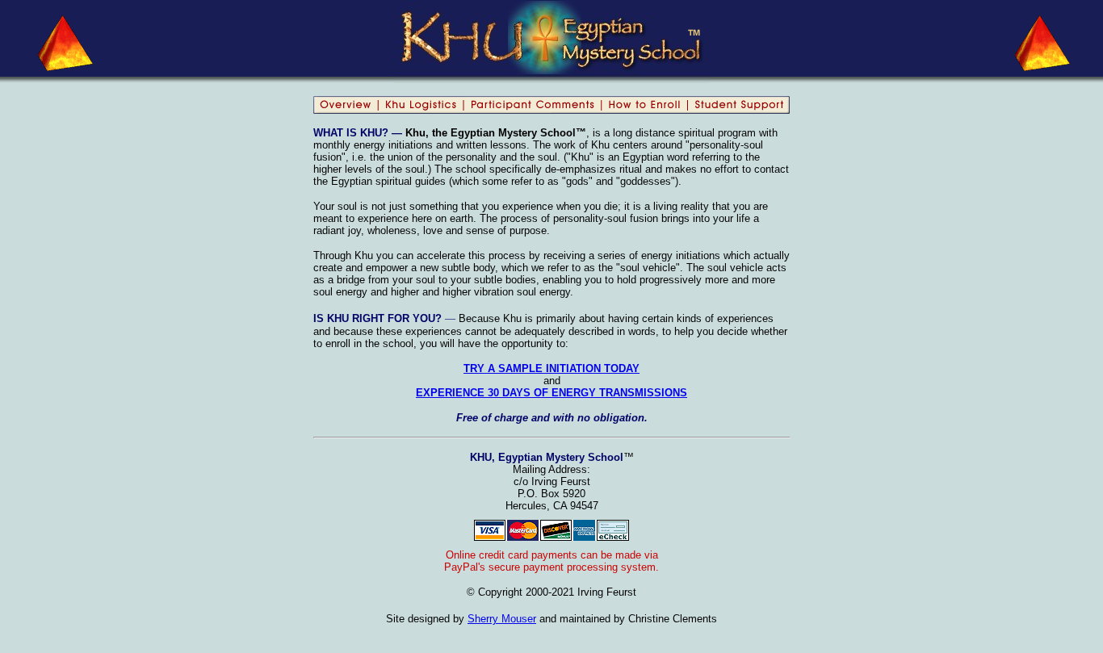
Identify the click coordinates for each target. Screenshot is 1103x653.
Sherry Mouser (502, 619)
